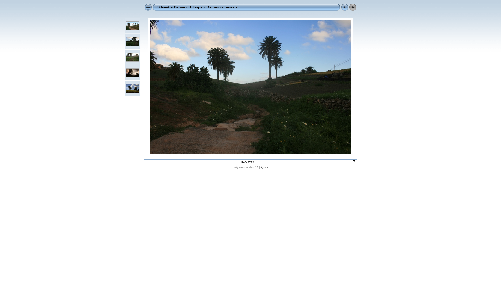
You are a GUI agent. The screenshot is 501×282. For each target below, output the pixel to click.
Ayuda (264, 167)
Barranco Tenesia (222, 7)
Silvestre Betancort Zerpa (179, 7)
